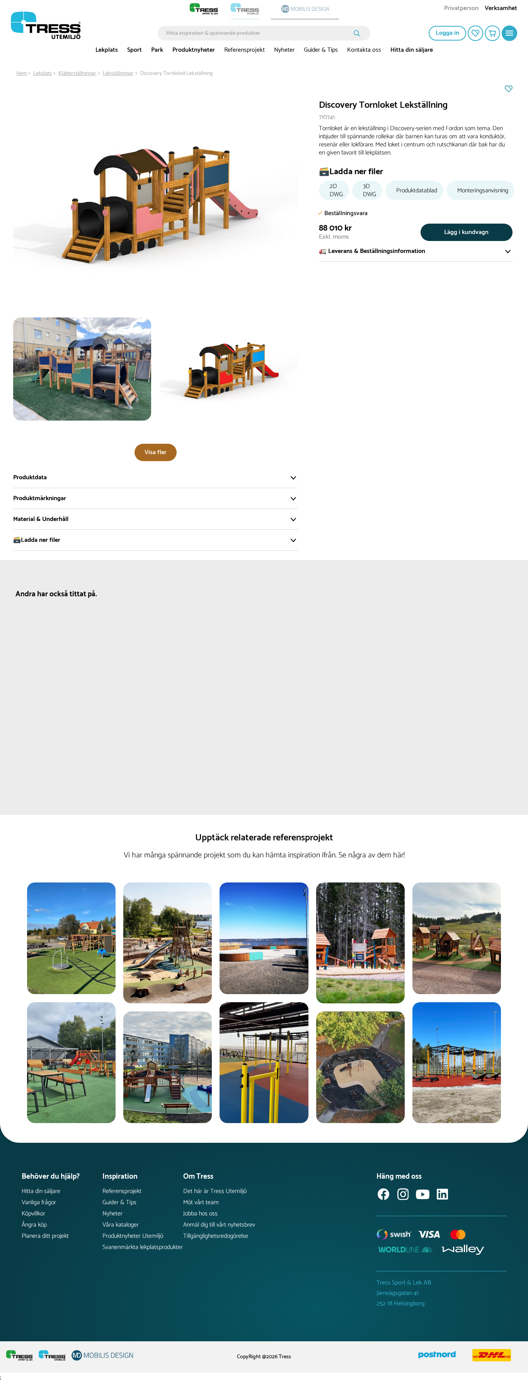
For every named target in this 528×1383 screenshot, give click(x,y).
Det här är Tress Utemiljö (215, 1191)
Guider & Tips (321, 50)
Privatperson (461, 9)
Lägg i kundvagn (466, 232)
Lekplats (106, 50)
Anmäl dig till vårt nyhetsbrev (219, 1225)
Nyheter (284, 50)
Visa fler (156, 452)
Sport (134, 50)
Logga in (447, 33)
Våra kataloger (120, 1225)
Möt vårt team (201, 1202)
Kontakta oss (364, 50)
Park (157, 50)
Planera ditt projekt (45, 1236)
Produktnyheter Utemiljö (132, 1236)
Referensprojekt (244, 50)
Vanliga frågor (39, 1202)
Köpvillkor (33, 1214)
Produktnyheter (193, 50)
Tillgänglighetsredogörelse (215, 1236)
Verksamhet (501, 9)
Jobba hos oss (200, 1214)
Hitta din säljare (411, 50)
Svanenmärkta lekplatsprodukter (142, 1247)
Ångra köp (34, 1225)
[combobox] (258, 33)
